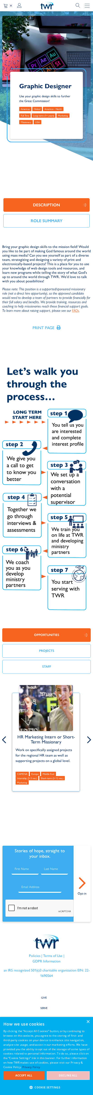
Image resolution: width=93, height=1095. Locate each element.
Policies (34, 956)
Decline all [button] (68, 1075)
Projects (46, 651)
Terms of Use (53, 956)
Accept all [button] (23, 1075)
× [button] (88, 1022)
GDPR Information (46, 961)
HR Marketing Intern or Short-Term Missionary (46, 739)
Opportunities (46, 635)
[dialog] (46, 1056)
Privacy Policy (31, 1067)
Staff (46, 667)
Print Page (43, 327)
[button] (46, 1087)
